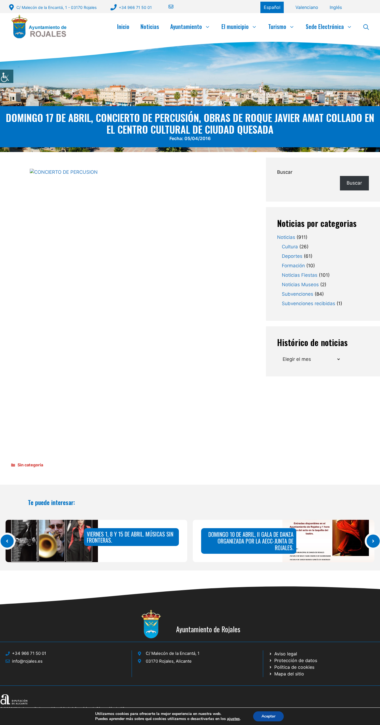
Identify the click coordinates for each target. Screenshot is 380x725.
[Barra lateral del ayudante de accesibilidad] (6, 76)
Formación (293, 265)
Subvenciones (297, 294)
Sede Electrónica (325, 26)
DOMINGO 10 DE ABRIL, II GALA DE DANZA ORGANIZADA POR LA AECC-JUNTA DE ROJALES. (250, 541)
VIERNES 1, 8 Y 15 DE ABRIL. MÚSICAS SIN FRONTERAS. (130, 537)
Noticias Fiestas (299, 275)
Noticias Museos (300, 284)
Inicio (123, 26)
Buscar (284, 172)
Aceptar (268, 716)
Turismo (277, 26)
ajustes (233, 718)
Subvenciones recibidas (308, 303)
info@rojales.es (27, 661)
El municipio (235, 26)
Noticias (149, 26)
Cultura (290, 246)
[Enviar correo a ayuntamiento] (167, 6)
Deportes (292, 256)
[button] (366, 26)
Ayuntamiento (186, 26)
